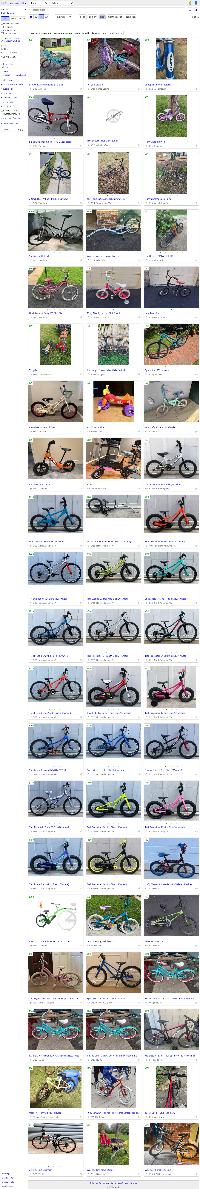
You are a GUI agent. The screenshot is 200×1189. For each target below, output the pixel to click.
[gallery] (41, 16)
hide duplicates (10, 33)
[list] (30, 16)
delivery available (11, 110)
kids (6, 67)
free (6, 48)
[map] (46, 16)
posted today (9, 30)
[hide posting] (80, 89)
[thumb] (36, 16)
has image (8, 26)
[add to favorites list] (30, 89)
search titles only (11, 23)
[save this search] (196, 9)
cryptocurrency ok (11, 113)
